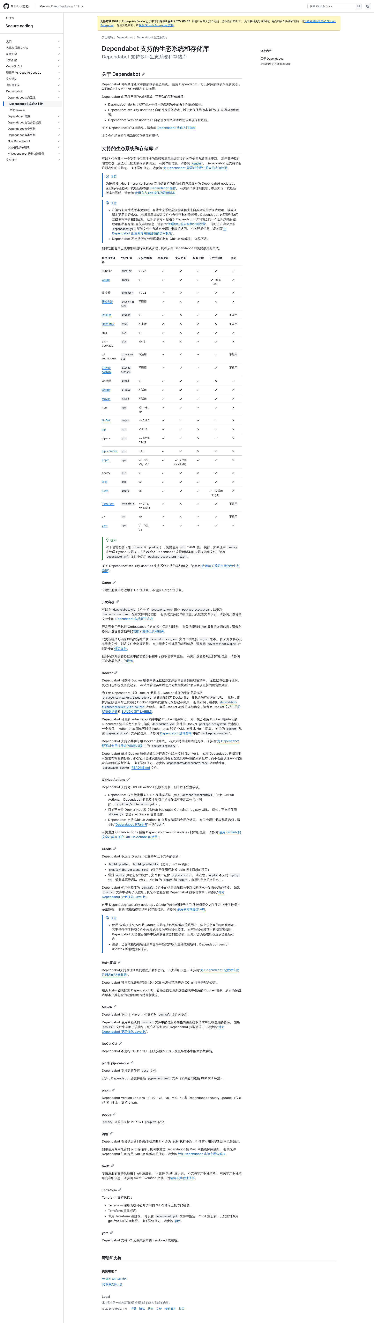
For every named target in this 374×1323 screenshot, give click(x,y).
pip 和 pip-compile (115, 1063)
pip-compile (109, 451)
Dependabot (125, 37)
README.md (140, 767)
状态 (150, 1308)
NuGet (106, 420)
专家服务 (170, 1308)
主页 (11, 18)
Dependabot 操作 (163, 188)
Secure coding (19, 26)
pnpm (105, 460)
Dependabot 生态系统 (151, 37)
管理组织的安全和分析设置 (186, 224)
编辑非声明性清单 (182, 1178)
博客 (181, 1308)
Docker (106, 314)
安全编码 (107, 37)
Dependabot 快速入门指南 (176, 128)
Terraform (108, 503)
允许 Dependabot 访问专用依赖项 (201, 1154)
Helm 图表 (108, 323)
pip (104, 429)
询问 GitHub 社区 (116, 1278)
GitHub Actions (113, 780)
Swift (105, 490)
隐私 (142, 1308)
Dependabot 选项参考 (176, 733)
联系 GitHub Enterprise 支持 (156, 25)
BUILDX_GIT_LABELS (137, 711)
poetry (107, 1114)
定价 (159, 1308)
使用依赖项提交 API (191, 909)
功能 (136, 631)
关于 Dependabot (121, 74)
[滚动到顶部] (365, 1314)
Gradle (106, 389)
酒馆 (104, 481)
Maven (106, 398)
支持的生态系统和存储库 (127, 148)
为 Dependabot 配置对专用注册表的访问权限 (195, 168)
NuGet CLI (109, 1044)
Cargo (106, 279)
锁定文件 (120, 648)
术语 (133, 1308)
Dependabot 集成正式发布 (134, 619)
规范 (130, 661)
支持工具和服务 (153, 631)
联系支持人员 (114, 1284)
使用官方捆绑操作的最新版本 (155, 193)
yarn (105, 525)
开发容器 (107, 301)
